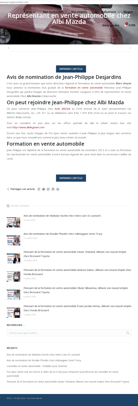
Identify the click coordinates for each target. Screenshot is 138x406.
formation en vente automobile (84, 87)
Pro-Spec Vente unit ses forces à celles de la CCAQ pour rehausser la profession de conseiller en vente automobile (62, 373)
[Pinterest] (53, 189)
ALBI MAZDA (62, 108)
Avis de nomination (74, 33)
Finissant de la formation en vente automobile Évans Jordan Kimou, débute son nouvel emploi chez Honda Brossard (77, 308)
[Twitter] (44, 189)
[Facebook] (39, 189)
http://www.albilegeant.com (28, 127)
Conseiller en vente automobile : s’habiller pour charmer (37, 366)
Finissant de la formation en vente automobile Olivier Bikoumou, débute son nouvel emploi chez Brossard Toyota (76, 290)
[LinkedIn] (58, 189)
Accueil (57, 33)
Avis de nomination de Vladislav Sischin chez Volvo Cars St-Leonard (62, 215)
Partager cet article (23, 189)
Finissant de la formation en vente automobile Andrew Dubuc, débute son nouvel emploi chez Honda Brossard (77, 272)
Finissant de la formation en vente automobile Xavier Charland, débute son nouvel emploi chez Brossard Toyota (75, 254)
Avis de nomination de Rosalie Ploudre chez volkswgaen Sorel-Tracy (63, 233)
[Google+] (48, 189)
